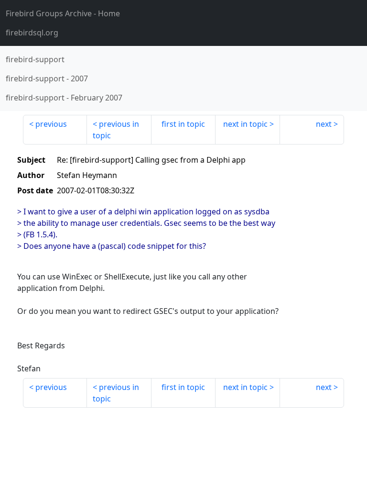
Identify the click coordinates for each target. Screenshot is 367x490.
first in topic (183, 124)
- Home (63, 13)
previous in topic (116, 130)
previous (51, 124)
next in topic (245, 124)
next (324, 124)
